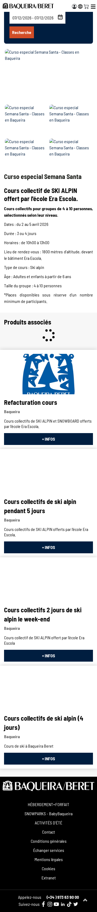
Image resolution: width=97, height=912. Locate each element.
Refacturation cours (30, 402)
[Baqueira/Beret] (28, 6)
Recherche (21, 32)
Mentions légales (48, 859)
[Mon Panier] (86, 6)
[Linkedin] (62, 904)
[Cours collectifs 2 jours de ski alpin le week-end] (48, 581)
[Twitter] (75, 904)
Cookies (48, 868)
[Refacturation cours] (48, 374)
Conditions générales (49, 841)
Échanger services (48, 850)
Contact (48, 831)
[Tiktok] (69, 904)
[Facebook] (43, 904)
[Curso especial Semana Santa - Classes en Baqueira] (48, 76)
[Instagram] (50, 904)
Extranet (48, 877)
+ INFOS (48, 438)
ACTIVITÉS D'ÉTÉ (48, 822)
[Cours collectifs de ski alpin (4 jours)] (48, 690)
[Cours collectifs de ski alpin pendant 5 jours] (48, 473)
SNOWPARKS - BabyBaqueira (48, 813)
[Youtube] (56, 904)
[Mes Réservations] (74, 6)
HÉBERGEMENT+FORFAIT (48, 804)
